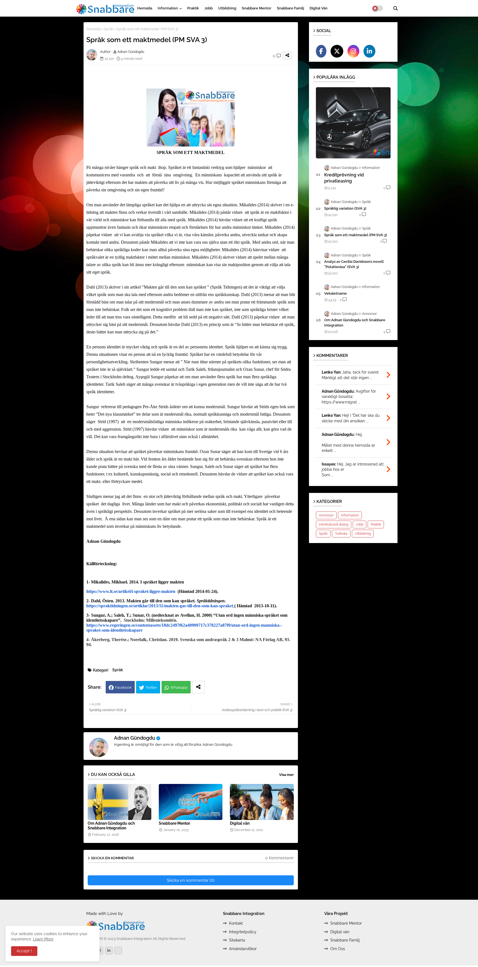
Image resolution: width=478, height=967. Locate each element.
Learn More (43, 939)
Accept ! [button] (24, 951)
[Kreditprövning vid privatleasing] (353, 122)
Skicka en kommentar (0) (190, 880)
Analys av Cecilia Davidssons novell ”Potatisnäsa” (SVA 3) (354, 264)
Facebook (123, 687)
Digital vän (319, 8)
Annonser (326, 515)
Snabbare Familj (290, 8)
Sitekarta (237, 940)
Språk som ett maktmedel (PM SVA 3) (355, 235)
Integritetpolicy (242, 932)
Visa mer (286, 775)
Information (168, 8)
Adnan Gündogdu (134, 738)
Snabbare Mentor (256, 8)
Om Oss (337, 949)
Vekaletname (335, 293)
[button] (395, 8)
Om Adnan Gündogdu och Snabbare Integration (111, 825)
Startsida (93, 29)
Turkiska (341, 534)
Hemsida (144, 8)
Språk (108, 29)
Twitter (151, 687)
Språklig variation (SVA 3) (345, 208)
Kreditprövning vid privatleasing (344, 178)
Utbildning (227, 8)
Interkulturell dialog (333, 524)
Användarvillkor (243, 949)
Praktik (193, 8)
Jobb (208, 8)
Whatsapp (179, 687)
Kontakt (236, 923)
